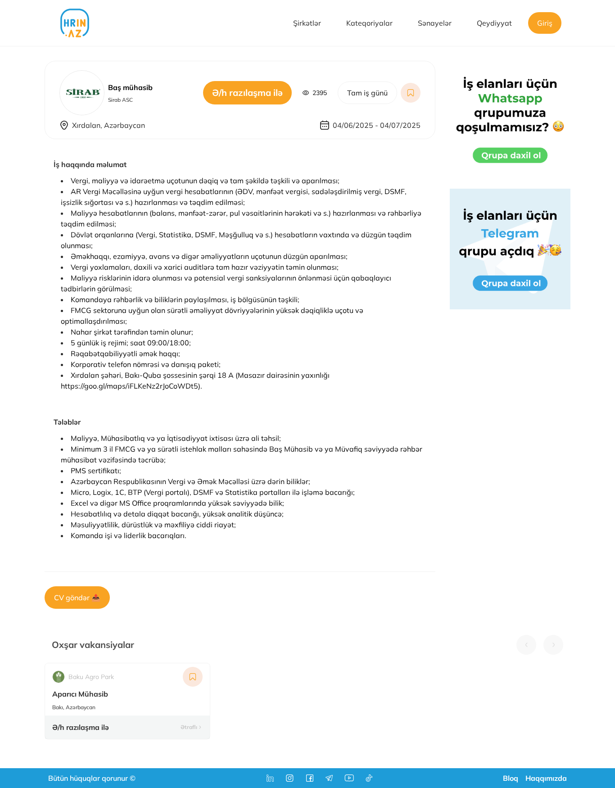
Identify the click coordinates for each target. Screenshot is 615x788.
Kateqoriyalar (369, 22)
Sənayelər (435, 22)
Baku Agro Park (91, 677)
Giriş (544, 22)
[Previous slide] (526, 645)
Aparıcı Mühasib (80, 693)
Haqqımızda (546, 778)
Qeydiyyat (494, 22)
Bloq (510, 778)
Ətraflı (189, 727)
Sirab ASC (120, 99)
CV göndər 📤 (77, 597)
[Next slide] (553, 645)
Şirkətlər (307, 22)
